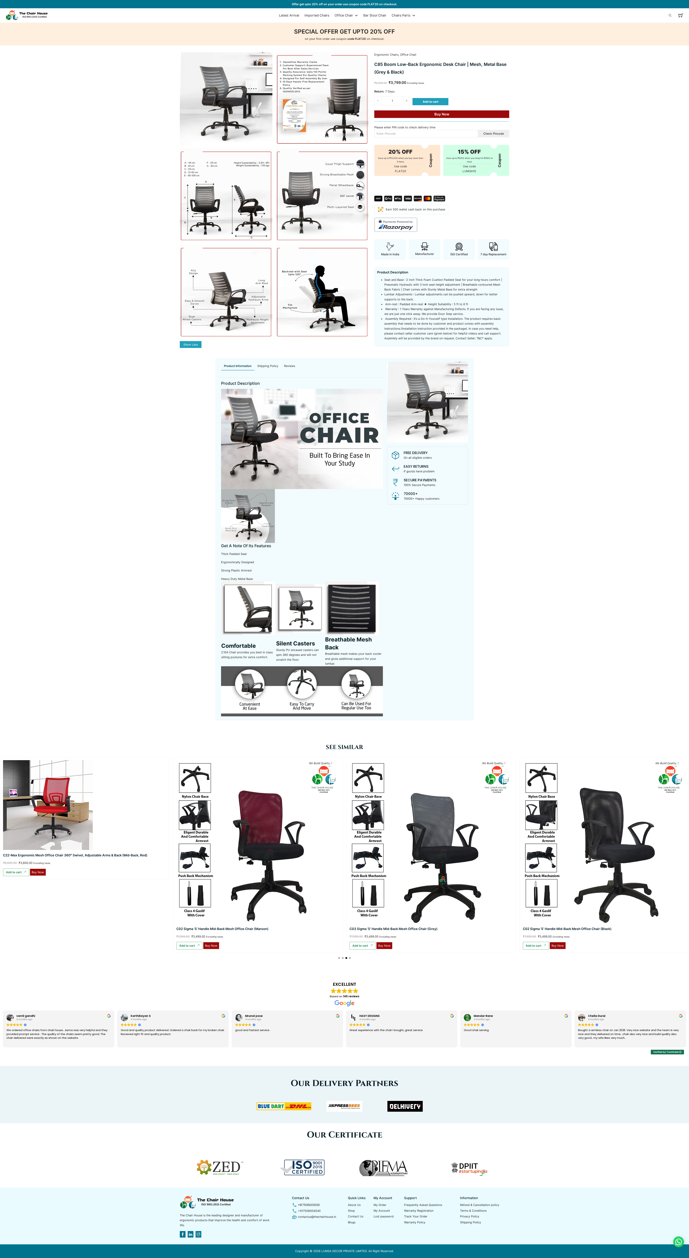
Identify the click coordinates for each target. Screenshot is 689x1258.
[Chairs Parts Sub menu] (413, 15)
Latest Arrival (289, 15)
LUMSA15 (469, 171)
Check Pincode (493, 134)
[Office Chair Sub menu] (356, 15)
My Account (382, 1210)
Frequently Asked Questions (423, 1205)
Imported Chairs (316, 15)
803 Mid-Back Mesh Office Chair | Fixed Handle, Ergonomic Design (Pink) (579, 819)
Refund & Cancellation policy (479, 1205)
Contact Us (355, 1216)
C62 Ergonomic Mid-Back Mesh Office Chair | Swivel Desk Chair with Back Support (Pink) (245, 855)
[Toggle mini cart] (680, 15)
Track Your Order (415, 1216)
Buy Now (441, 114)
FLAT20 (400, 171)
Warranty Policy (414, 1222)
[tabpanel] (302, 545)
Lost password (384, 1216)
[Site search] (670, 15)
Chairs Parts (401, 15)
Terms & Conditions (473, 1210)
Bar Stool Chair (374, 15)
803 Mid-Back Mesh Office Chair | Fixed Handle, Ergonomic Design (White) (407, 819)
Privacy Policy (469, 1216)
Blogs (351, 1222)
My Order (380, 1205)
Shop (351, 1210)
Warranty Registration (418, 1210)
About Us (354, 1205)
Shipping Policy (470, 1222)
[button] (16, 946)
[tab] (237, 366)
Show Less (190, 344)
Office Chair (344, 15)
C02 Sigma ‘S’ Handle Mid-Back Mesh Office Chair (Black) (47, 929)
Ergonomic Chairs (386, 54)
